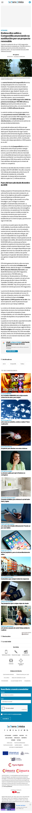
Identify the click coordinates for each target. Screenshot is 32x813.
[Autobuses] (11, 661)
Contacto (26, 745)
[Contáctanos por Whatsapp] (18, 730)
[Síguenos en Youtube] (10, 730)
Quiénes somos (18, 745)
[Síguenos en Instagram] (13, 730)
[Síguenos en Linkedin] (16, 730)
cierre (4, 363)
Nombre (3, 692)
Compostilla (13, 363)
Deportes (24, 737)
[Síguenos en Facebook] (4, 730)
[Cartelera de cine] (25, 653)
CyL (26, 735)
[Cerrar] (30, 804)
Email (2, 699)
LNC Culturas (8, 737)
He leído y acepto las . (12, 714)
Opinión (13, 740)
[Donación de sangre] (16, 653)
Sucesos (21, 735)
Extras (19, 740)
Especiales (17, 737)
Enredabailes (4, 681)
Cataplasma (27, 681)
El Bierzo (15, 735)
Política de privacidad (19, 742)
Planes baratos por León (22, 674)
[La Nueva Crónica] (16, 727)
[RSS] (27, 730)
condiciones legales (17, 714)
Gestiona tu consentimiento (16, 747)
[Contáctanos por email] (24, 730)
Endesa (22, 363)
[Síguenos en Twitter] (7, 730)
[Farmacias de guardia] (20, 662)
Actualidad (4, 30)
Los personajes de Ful (16, 681)
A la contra (6, 677)
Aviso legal (9, 742)
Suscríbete (5, 718)
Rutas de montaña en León (18, 677)
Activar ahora (11, 351)
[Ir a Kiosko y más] (21, 730)
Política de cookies (8, 745)
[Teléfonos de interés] (6, 653)
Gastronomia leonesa (8, 674)
